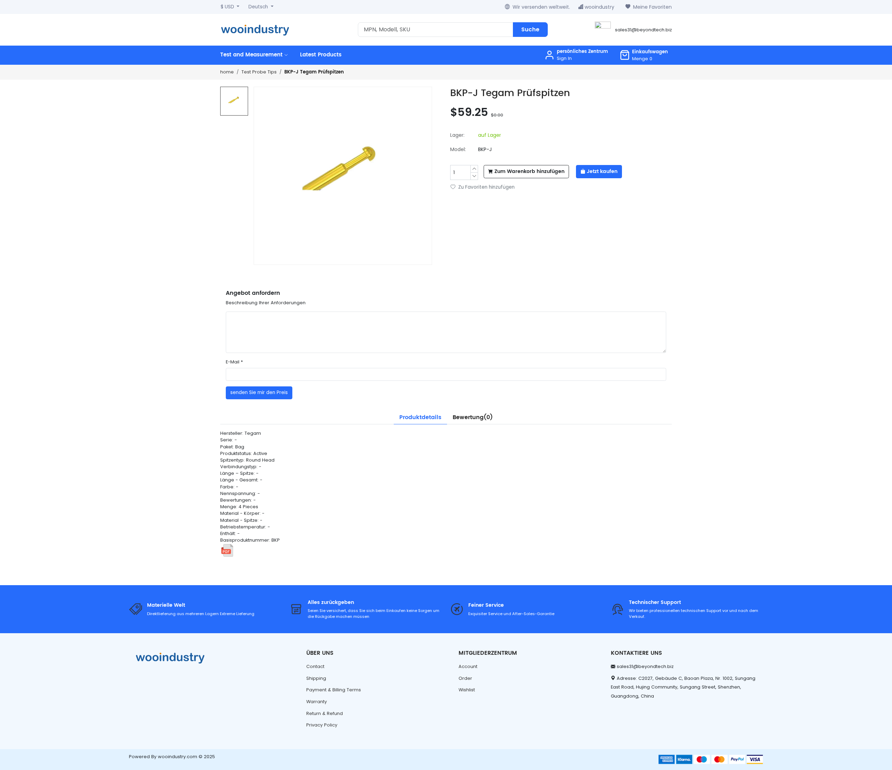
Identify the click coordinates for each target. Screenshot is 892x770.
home (227, 72)
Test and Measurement (252, 54)
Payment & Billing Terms (333, 690)
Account (468, 666)
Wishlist (467, 690)
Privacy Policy (321, 725)
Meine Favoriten (652, 6)
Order (465, 678)
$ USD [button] (228, 6)
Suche (530, 29)
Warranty (316, 702)
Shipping (316, 678)
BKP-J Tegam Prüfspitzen (314, 72)
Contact (315, 666)
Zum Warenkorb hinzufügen (529, 171)
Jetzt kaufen (602, 171)
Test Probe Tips (259, 72)
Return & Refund (324, 713)
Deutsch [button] (258, 6)
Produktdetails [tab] (420, 417)
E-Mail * (234, 362)
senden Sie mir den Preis (259, 392)
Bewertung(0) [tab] (473, 417)
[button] (644, 55)
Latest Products (320, 54)
